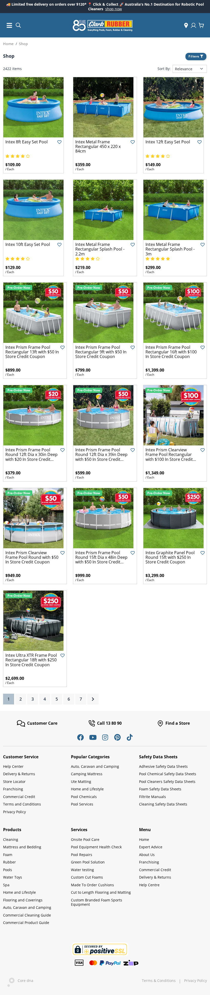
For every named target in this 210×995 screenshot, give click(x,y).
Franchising (13, 789)
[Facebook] (80, 737)
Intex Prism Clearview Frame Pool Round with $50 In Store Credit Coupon (31, 557)
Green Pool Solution (88, 862)
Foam (7, 854)
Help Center (13, 766)
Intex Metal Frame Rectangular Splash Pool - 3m (170, 249)
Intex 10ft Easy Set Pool (27, 244)
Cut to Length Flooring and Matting (101, 892)
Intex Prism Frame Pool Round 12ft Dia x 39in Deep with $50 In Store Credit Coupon (101, 457)
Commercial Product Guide (26, 922)
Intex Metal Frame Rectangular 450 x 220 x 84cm (98, 146)
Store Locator (14, 781)
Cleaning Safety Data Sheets (163, 804)
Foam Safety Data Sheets (160, 789)
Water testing (82, 869)
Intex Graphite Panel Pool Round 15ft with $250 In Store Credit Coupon (170, 557)
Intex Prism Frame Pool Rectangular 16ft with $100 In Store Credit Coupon (171, 352)
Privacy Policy (14, 811)
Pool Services (82, 804)
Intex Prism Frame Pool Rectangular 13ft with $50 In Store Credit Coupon (32, 352)
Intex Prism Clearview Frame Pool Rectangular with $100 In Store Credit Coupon (169, 457)
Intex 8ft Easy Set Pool (26, 142)
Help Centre (149, 884)
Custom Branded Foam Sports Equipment (96, 902)
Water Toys (12, 877)
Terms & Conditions (159, 980)
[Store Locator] (186, 25)
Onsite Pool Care (85, 839)
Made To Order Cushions (92, 884)
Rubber (9, 862)
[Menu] (9, 25)
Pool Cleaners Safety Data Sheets (167, 781)
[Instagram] (105, 737)
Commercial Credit (19, 796)
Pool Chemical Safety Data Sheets (167, 773)
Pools (7, 869)
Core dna (24, 980)
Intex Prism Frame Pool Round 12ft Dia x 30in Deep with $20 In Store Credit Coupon (31, 457)
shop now (113, 8)
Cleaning (10, 839)
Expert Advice (150, 846)
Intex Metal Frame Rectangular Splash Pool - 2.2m (99, 249)
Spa (6, 884)
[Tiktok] (129, 737)
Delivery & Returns (19, 773)
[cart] (201, 25)
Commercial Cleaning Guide (27, 915)
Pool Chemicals (84, 796)
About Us (147, 854)
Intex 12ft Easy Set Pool (167, 142)
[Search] (18, 25)
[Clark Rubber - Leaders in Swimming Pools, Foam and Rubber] (102, 25)
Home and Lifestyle (87, 789)
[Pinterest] (117, 737)
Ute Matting (81, 781)
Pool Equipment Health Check (96, 846)
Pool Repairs (81, 854)
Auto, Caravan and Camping (95, 766)
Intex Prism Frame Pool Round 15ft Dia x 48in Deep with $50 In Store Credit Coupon (101, 560)
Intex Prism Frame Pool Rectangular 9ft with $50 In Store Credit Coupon (101, 352)
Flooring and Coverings (23, 900)
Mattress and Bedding (22, 846)
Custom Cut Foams (87, 877)
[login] (193, 25)
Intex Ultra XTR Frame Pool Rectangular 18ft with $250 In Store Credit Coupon (31, 660)
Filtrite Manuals (152, 796)
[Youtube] (92, 737)
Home (144, 839)
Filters (194, 56)
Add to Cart (33, 133)
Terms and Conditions (22, 804)
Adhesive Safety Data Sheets (163, 766)
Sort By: (164, 68)
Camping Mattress (86, 773)
